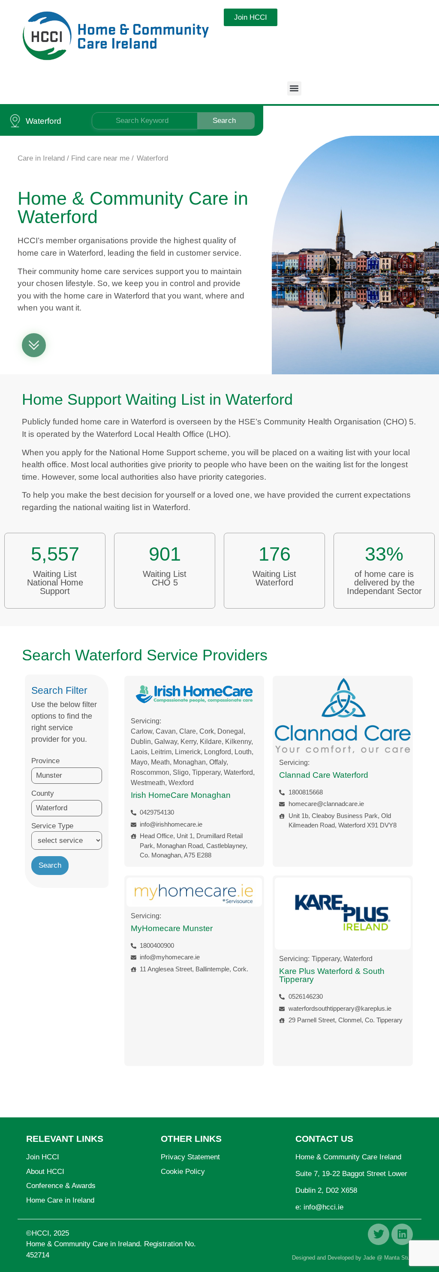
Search (224, 120)
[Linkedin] (402, 1234)
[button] (294, 88)
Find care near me (100, 158)
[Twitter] (378, 1234)
